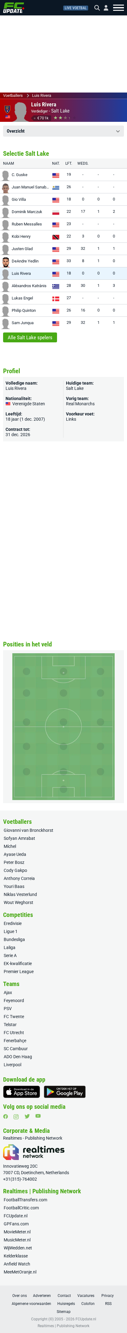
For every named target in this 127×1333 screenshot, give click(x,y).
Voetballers (13, 95)
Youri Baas (14, 886)
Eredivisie (13, 923)
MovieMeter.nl (17, 1231)
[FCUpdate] (13, 7)
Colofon (88, 1304)
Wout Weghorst (18, 902)
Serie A (10, 955)
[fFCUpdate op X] (27, 1116)
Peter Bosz (14, 862)
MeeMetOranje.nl (20, 1271)
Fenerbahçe (15, 1040)
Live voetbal (76, 8)
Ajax (8, 992)
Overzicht (16, 131)
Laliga (9, 947)
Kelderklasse (16, 1255)
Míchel (10, 846)
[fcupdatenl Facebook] (5, 1116)
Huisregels (66, 1304)
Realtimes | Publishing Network (63, 1326)
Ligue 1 (11, 931)
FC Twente (14, 1016)
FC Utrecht (14, 1032)
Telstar (10, 1024)
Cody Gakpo (15, 870)
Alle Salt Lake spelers (30, 337)
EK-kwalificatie (18, 963)
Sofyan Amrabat (19, 838)
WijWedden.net (18, 1247)
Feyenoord (14, 1000)
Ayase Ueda (15, 854)
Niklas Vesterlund (20, 894)
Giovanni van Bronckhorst (28, 830)
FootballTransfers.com (25, 1199)
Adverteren (42, 1296)
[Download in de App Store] (21, 1092)
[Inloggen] (104, 8)
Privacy (107, 1296)
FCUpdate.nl (15, 1215)
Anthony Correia (19, 878)
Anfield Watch (17, 1263)
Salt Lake (60, 111)
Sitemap (64, 1312)
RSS (108, 1304)
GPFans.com (16, 1223)
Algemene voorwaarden (31, 1304)
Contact (64, 1296)
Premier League (19, 971)
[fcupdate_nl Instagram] (16, 1117)
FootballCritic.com (21, 1207)
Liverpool (12, 1064)
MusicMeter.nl (17, 1239)
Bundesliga (14, 939)
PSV (8, 1008)
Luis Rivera (41, 95)
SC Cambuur (16, 1048)
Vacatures (85, 1296)
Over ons (19, 1296)
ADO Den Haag (18, 1056)
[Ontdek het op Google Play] (65, 1092)
